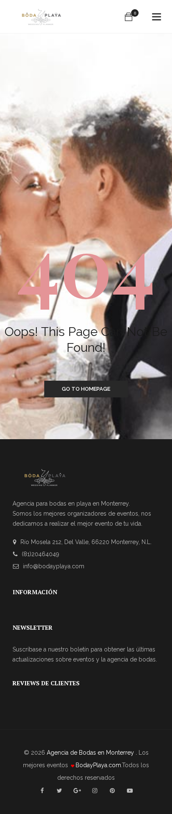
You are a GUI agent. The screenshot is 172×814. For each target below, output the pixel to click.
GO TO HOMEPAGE (86, 389)
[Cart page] (128, 17)
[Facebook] (42, 790)
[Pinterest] (112, 790)
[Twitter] (59, 790)
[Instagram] (94, 790)
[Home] (41, 17)
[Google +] (77, 790)
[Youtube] (130, 790)
